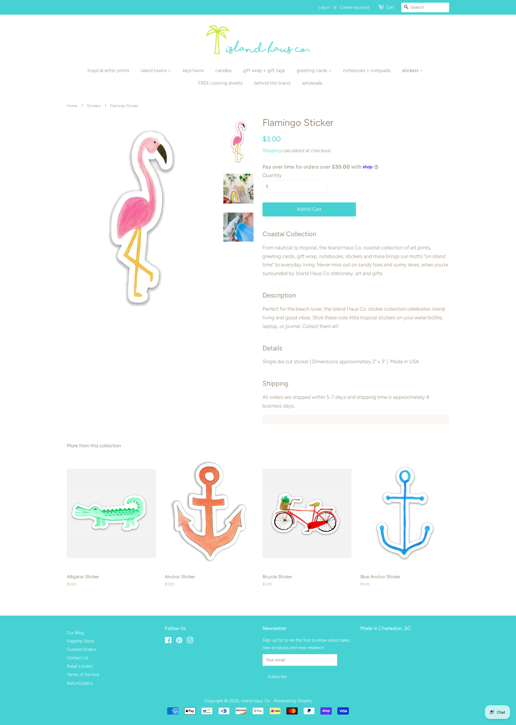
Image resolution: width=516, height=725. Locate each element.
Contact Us (77, 657)
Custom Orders (81, 649)
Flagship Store (80, 641)
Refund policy (80, 683)
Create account (354, 7)
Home (72, 105)
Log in (324, 7)
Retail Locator (80, 666)
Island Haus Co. (256, 700)
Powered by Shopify (293, 700)
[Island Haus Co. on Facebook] (168, 641)
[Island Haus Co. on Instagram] (190, 641)
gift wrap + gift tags (264, 70)
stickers (411, 70)
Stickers (94, 105)
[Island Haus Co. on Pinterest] (179, 641)
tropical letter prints (108, 70)
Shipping (271, 150)
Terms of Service (83, 674)
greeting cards (312, 70)
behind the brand (272, 83)
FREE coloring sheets (220, 83)
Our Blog (75, 632)
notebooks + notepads (366, 70)
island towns (154, 70)
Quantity (272, 175)
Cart (390, 7)
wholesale (312, 83)
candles (223, 70)
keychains (193, 70)
